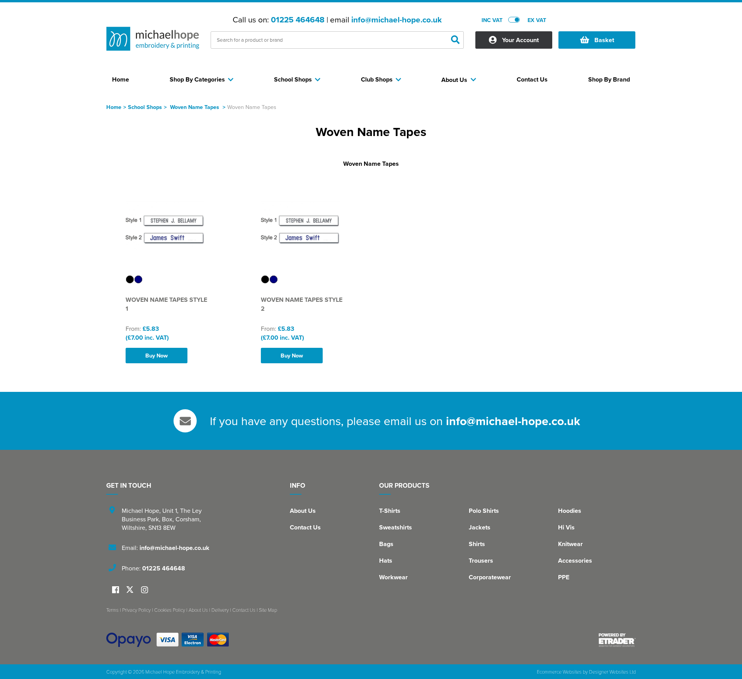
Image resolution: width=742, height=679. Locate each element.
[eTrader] (617, 640)
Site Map (268, 609)
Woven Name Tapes (195, 107)
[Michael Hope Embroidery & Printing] (152, 41)
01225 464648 (298, 20)
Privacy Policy (136, 609)
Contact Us (305, 527)
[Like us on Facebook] (115, 590)
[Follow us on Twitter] (130, 590)
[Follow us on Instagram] (144, 590)
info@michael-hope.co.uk (396, 20)
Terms (112, 609)
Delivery (220, 609)
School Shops (145, 107)
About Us (303, 510)
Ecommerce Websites (559, 671)
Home (113, 107)
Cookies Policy (169, 609)
